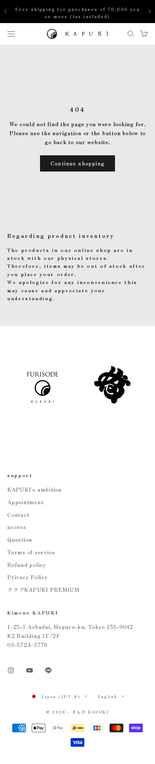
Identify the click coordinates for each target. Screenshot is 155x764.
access (16, 526)
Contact (18, 514)
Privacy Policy (27, 577)
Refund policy (26, 564)
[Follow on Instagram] (10, 670)
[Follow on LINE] (48, 670)
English (107, 696)
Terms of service (31, 552)
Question (19, 539)
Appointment (25, 502)
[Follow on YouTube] (29, 670)
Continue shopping (77, 163)
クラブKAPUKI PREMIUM (43, 589)
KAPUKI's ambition (34, 489)
